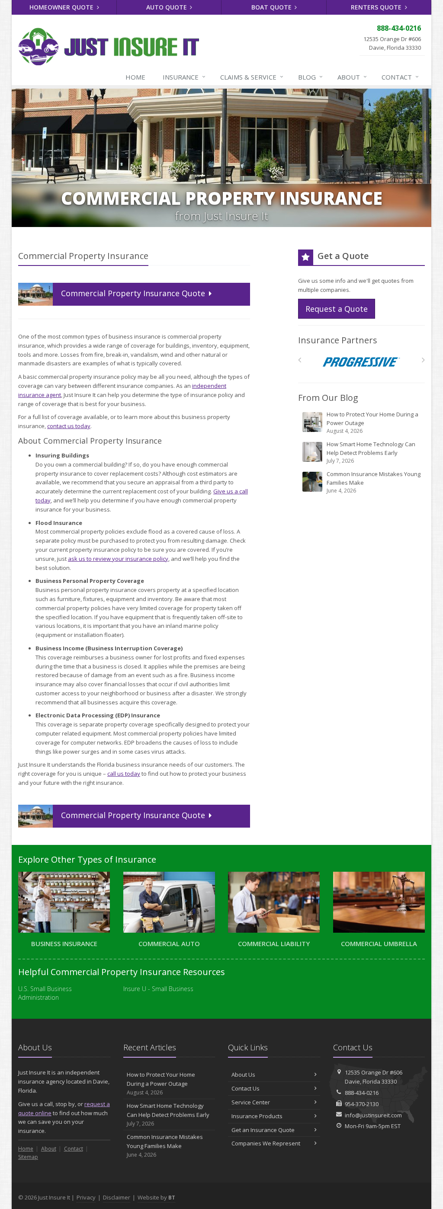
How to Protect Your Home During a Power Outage (372, 422)
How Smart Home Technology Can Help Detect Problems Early (371, 452)
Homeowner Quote (62, 7)
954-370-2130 (362, 1104)
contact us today (68, 426)
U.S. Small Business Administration (45, 993)
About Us (243, 1074)
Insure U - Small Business (158, 989)
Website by (156, 1197)
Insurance (184, 76)
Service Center (250, 1102)
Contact (400, 76)
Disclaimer (116, 1197)
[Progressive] (361, 362)
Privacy (86, 1197)
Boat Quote (272, 7)
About (352, 76)
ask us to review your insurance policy (118, 559)
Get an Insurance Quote (263, 1130)
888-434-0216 (362, 1093)
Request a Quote (336, 309)
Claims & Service (251, 76)
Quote (134, 293)
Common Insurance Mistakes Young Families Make (374, 482)
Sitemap (28, 1157)
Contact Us (245, 1088)
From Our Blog (328, 397)
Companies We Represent (265, 1143)
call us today (123, 773)
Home (135, 77)
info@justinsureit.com (373, 1115)
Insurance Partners (337, 340)
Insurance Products (256, 1116)
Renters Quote (377, 7)
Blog (310, 76)
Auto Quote (167, 7)
